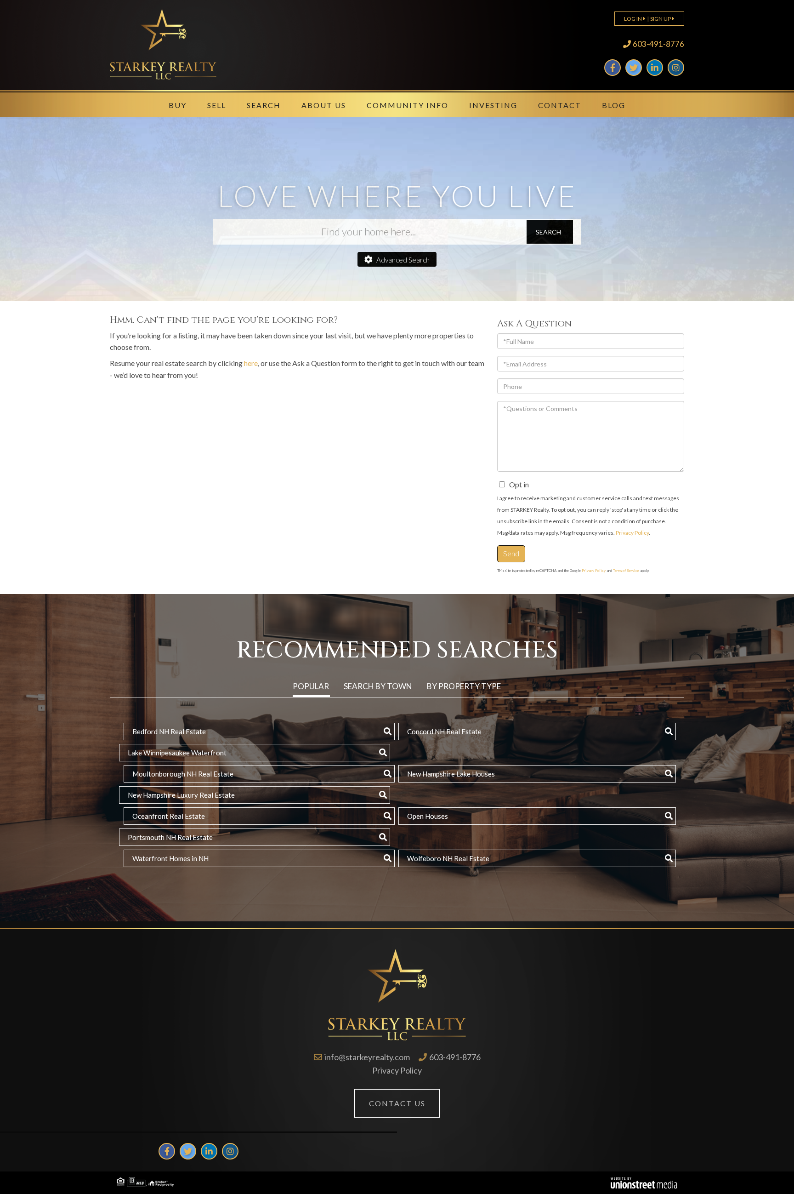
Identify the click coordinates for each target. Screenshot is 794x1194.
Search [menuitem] (264, 105)
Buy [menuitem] (178, 105)
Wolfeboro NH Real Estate (448, 858)
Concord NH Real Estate (444, 731)
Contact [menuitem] (559, 105)
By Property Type (464, 686)
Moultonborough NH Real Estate (182, 774)
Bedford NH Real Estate (169, 731)
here (251, 363)
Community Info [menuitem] (407, 105)
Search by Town (378, 686)
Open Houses (427, 816)
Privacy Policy (632, 532)
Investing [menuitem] (493, 105)
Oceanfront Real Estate (168, 816)
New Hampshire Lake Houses (451, 774)
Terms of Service (626, 570)
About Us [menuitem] (323, 105)
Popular (311, 686)
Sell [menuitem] (216, 105)
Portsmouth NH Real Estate (170, 837)
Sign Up (660, 18)
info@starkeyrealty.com (367, 1057)
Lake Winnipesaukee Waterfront (177, 752)
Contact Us (397, 1103)
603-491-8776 (658, 44)
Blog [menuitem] (613, 105)
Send (511, 553)
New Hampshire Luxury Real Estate (181, 795)
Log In (633, 18)
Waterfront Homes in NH (170, 858)
